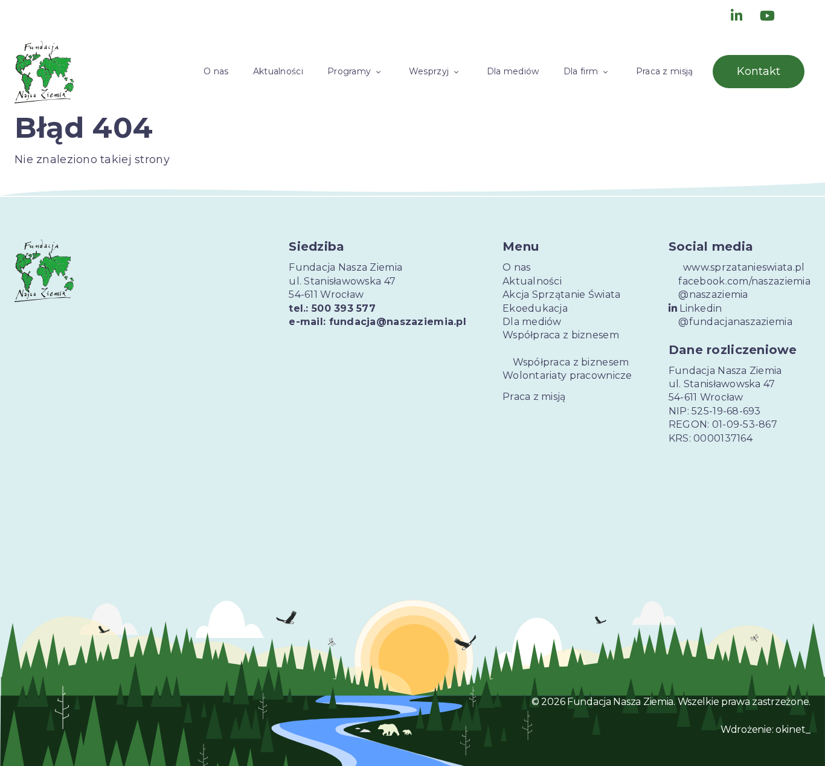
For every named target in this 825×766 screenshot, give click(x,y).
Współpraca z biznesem (560, 335)
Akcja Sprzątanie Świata (561, 294)
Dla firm (580, 71)
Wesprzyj (429, 71)
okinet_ (793, 729)
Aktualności (278, 71)
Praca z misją (664, 71)
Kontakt (758, 71)
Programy (349, 71)
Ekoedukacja (535, 308)
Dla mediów (513, 71)
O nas (216, 71)
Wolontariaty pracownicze (567, 375)
